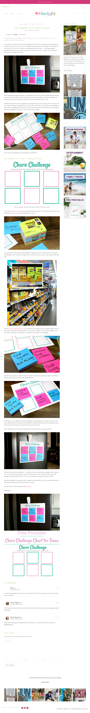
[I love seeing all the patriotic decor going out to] (51, 694)
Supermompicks (14, 602)
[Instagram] (5, 6)
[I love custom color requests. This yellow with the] (38, 694)
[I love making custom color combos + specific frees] (79, 694)
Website (45, 660)
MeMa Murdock (15, 617)
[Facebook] (3, 6)
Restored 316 (85, 708)
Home (6, 13)
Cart (83, 13)
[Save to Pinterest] (1, 359)
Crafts (4, 707)
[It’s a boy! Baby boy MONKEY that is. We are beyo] (65, 694)
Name (7, 660)
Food (8, 707)
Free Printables (29, 30)
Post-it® (28, 486)
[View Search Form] (87, 6)
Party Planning (14, 707)
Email (26, 660)
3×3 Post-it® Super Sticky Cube (16, 328)
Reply (57, 588)
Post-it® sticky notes (15, 211)
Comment (8, 640)
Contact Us (21, 13)
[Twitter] (25, 708)
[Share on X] (1, 356)
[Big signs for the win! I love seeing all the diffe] (75, 108)
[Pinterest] (8, 6)
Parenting (36, 30)
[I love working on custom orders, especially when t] (75, 85)
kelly (11, 588)
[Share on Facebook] (1, 353)
